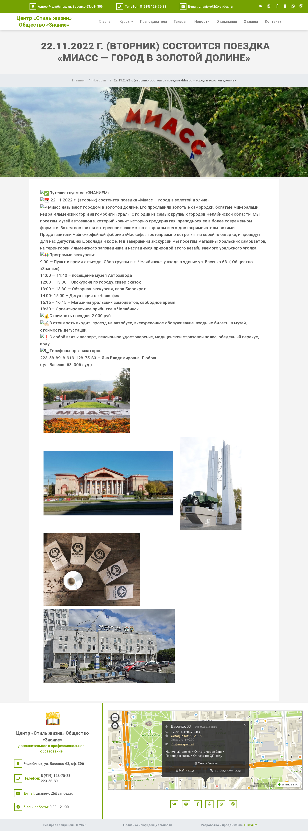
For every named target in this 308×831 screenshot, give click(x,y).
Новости (201, 21)
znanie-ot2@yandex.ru (216, 6)
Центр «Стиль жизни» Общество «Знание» (52, 736)
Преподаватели (153, 21)
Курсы (125, 21)
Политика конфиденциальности (147, 825)
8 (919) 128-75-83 (153, 6)
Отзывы (251, 21)
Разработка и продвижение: (229, 825)
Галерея (180, 21)
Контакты (274, 21)
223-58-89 (49, 781)
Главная (106, 21)
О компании (226, 21)
